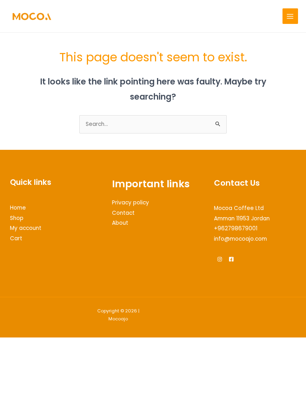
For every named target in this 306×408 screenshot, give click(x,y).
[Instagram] (220, 259)
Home (18, 208)
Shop (17, 218)
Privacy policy (130, 202)
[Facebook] (231, 259)
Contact (123, 213)
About (120, 223)
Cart (16, 238)
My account (25, 228)
